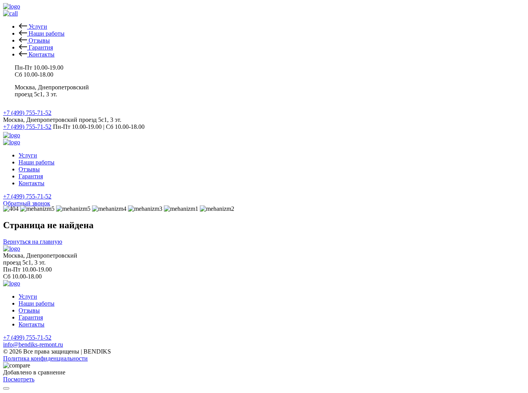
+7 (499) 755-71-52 (27, 112)
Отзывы (29, 169)
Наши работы (37, 162)
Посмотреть (18, 379)
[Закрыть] (6, 388)
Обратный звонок (26, 203)
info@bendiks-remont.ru (33, 344)
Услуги (28, 155)
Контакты (31, 183)
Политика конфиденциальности (45, 358)
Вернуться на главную (32, 241)
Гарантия (31, 176)
